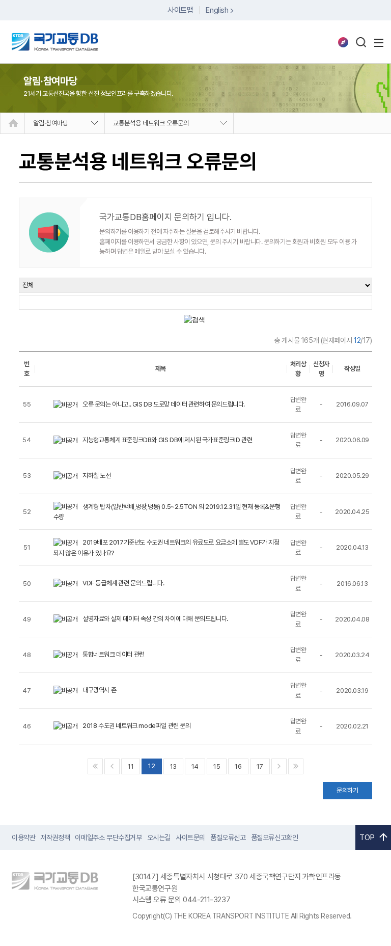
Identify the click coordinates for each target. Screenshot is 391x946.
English (217, 10)
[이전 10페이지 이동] (112, 766)
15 (216, 766)
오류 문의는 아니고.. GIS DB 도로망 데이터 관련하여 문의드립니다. (163, 404)
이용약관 (23, 837)
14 (195, 766)
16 (238, 766)
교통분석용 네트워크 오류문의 (151, 123)
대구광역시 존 (99, 690)
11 (130, 766)
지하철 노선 (96, 475)
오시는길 (159, 837)
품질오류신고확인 (274, 837)
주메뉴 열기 (378, 42)
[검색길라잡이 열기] (343, 42)
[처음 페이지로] (95, 766)
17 (260, 766)
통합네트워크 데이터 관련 (113, 654)
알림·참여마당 (50, 123)
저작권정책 (55, 837)
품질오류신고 (228, 837)
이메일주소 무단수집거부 (108, 837)
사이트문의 (190, 837)
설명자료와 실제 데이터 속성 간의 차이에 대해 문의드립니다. (155, 619)
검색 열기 (361, 42)
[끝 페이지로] (295, 766)
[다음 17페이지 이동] (279, 766)
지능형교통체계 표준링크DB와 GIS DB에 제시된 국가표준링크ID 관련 (167, 440)
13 (173, 766)
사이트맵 (180, 10)
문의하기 (347, 790)
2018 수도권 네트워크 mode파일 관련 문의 (136, 725)
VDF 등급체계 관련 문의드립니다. (123, 583)
